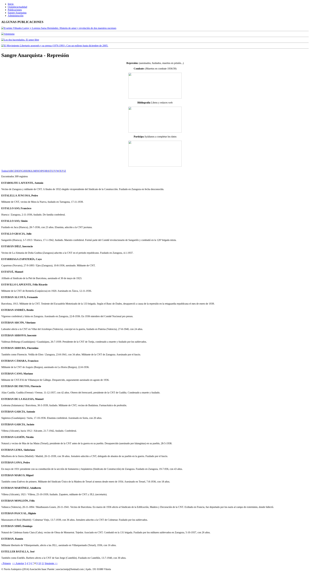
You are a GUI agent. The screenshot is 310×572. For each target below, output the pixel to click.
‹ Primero (6, 563)
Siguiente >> (51, 563)
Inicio (11, 4)
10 (39, 563)
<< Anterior (18, 563)
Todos (4, 171)
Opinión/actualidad (17, 7)
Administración (15, 15)
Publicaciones (15, 9)
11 (42, 563)
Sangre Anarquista (17, 12)
